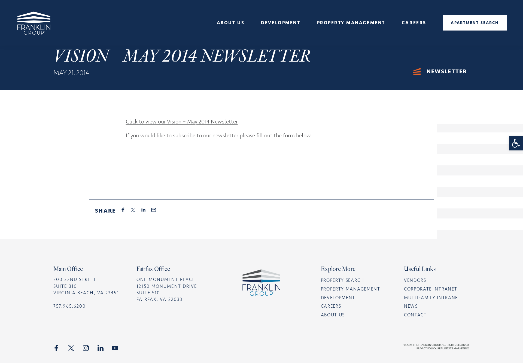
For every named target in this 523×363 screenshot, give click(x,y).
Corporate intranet (430, 289)
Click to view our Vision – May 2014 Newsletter (182, 121)
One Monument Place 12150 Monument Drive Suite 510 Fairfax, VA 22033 (166, 289)
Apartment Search (474, 22)
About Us (230, 22)
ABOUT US (333, 314)
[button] (516, 143)
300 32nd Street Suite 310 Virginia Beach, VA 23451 (86, 286)
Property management (351, 22)
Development (280, 22)
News (230, 38)
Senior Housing (230, 46)
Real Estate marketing (453, 348)
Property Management (350, 289)
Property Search (342, 280)
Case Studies (280, 38)
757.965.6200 (69, 306)
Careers (414, 22)
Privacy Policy (426, 348)
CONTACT (415, 314)
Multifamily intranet (432, 297)
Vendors (415, 280)
